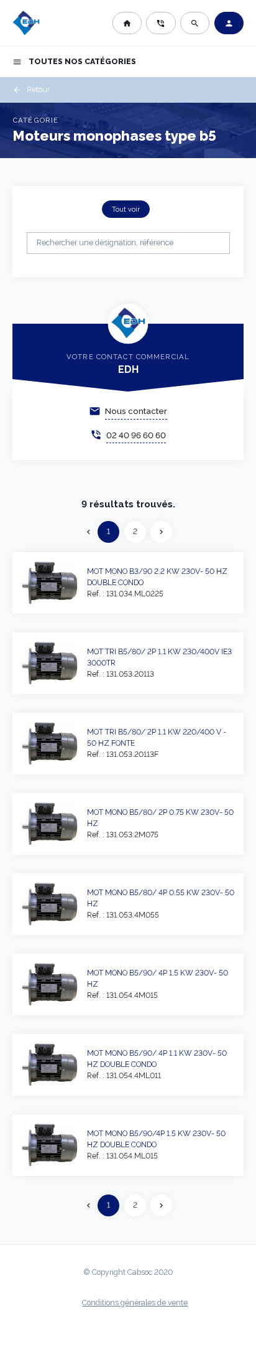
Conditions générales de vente (135, 1303)
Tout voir (126, 209)
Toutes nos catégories (74, 62)
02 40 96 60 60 (136, 435)
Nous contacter (136, 411)
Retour (31, 90)
